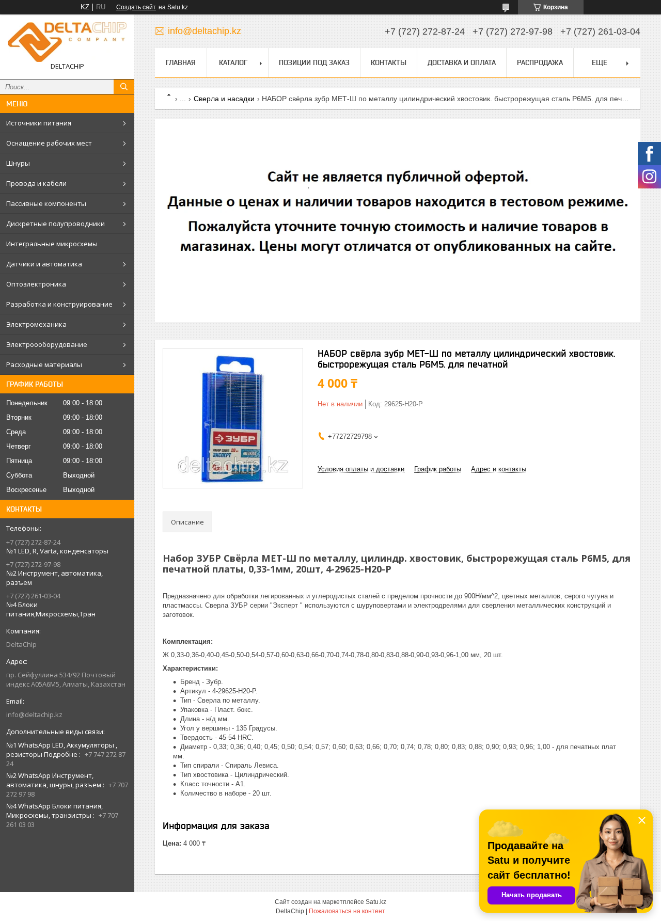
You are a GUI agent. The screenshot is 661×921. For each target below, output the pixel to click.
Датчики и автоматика (44, 263)
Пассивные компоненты (46, 203)
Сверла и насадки (224, 98)
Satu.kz (376, 902)
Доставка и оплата (462, 62)
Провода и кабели (36, 183)
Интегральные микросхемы (52, 243)
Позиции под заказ (314, 62)
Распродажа (540, 62)
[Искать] (124, 86)
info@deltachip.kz (34, 714)
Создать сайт (136, 7)
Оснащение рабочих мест (49, 143)
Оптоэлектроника (36, 284)
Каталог (233, 62)
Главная (181, 62)
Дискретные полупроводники (55, 223)
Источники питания (38, 123)
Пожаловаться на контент (347, 911)
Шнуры (18, 163)
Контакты (388, 62)
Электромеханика (36, 324)
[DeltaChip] (67, 42)
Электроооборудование (46, 344)
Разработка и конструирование (59, 304)
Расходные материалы (44, 364)
